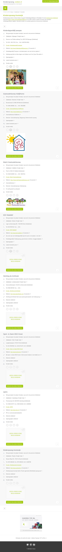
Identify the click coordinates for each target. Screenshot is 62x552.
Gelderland (8, 36)
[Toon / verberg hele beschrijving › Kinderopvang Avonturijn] (32, 471)
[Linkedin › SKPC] (14, 425)
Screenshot (32, 48)
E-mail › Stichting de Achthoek (13, 291)
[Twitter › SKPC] (7, 425)
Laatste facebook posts (12, 60)
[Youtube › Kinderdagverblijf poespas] (17, 66)
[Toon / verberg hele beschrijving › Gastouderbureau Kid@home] (32, 114)
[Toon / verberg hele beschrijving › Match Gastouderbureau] (32, 183)
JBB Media (30, 548)
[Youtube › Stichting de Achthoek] (17, 309)
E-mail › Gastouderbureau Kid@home (14, 108)
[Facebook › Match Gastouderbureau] (10, 195)
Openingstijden (10, 57)
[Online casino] (32, 515)
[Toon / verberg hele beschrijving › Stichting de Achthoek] (32, 297)
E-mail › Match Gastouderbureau (13, 177)
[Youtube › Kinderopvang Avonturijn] (17, 483)
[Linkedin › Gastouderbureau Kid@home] (14, 130)
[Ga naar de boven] (57, 88)
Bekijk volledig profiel (14, 88)
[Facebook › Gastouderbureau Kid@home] (10, 130)
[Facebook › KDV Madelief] (10, 251)
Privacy (33, 548)
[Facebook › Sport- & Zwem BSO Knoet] (10, 367)
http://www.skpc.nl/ (14, 410)
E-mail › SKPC (9, 407)
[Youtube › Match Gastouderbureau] (17, 195)
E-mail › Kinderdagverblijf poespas (14, 45)
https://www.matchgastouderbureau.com (19, 180)
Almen (13, 221)
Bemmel (14, 99)
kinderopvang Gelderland (52, 18)
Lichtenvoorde (15, 282)
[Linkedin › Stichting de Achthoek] (14, 309)
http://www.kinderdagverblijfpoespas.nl (19, 48)
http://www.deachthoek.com (16, 294)
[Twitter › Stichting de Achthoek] (7, 309)
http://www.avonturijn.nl (15, 468)
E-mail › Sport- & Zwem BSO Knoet (14, 349)
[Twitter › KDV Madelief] (7, 251)
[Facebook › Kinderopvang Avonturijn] (10, 483)
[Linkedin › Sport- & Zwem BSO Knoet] (14, 367)
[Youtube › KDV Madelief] (17, 251)
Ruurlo (13, 456)
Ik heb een (50, 1)
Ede (13, 340)
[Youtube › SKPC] (17, 425)
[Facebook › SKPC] (10, 425)
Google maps (21, 36)
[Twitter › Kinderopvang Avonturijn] (7, 483)
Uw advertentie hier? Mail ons (31, 530)
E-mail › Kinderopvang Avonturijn (13, 465)
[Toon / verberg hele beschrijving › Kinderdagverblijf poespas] (32, 51)
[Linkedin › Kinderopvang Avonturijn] (14, 483)
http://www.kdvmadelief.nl (16, 233)
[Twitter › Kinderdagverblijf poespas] (7, 66)
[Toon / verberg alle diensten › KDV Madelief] (32, 239)
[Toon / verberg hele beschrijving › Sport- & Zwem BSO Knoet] (32, 355)
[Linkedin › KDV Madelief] (14, 251)
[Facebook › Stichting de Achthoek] (10, 309)
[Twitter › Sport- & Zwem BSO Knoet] (7, 367)
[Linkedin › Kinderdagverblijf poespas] (14, 66)
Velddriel (14, 168)
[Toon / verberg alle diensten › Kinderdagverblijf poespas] (32, 54)
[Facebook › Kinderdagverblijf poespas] (10, 66)
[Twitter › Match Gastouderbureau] (7, 195)
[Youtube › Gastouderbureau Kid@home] (17, 130)
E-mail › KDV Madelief (11, 230)
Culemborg (14, 398)
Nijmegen (14, 36)
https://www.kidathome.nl (16, 111)
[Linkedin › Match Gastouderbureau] (14, 195)
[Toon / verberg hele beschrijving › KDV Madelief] (32, 236)
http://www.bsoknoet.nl (15, 352)
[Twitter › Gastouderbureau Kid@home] (7, 130)
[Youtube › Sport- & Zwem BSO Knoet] (17, 367)
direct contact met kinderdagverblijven (17, 19)
